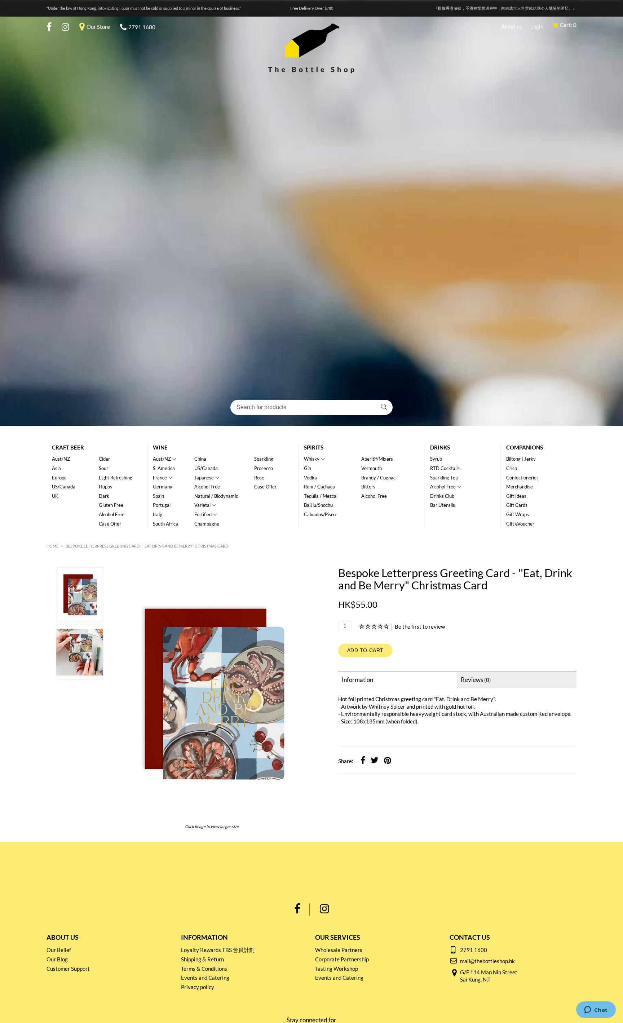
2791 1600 (141, 27)
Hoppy (105, 487)
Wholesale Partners (338, 950)
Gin (307, 468)
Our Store (98, 26)
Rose (259, 477)
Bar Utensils (442, 505)
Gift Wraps (517, 514)
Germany (162, 487)
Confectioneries (522, 477)
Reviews (476, 679)
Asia (56, 468)
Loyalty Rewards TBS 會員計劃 (218, 950)
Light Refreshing (115, 477)
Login (536, 26)
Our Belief (59, 950)
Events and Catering (205, 977)
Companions (524, 447)
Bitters (368, 487)
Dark (104, 496)
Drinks (440, 447)
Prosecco (263, 468)
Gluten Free (111, 505)
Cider (104, 459)
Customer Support (68, 968)
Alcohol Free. (112, 514)
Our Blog (57, 959)
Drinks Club (442, 496)
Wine (160, 447)
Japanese (204, 477)
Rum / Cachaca (319, 487)
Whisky (311, 459)
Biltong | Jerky (521, 459)
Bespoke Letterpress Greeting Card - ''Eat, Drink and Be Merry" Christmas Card (147, 546)
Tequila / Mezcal (320, 496)
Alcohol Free (207, 487)
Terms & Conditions (204, 968)
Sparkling (263, 459)
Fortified (203, 514)
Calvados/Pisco (320, 514)
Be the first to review (420, 626)
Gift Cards (516, 505)
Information (357, 679)
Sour (103, 468)
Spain (158, 496)
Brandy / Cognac (378, 477)
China (200, 459)
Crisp (511, 468)
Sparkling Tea (444, 477)
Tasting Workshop (336, 968)
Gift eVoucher (520, 524)
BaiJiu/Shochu (318, 505)
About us (511, 26)
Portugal (162, 505)
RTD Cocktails (445, 468)
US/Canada (63, 487)
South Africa (165, 524)
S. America (164, 468)
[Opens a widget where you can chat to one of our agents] (596, 1010)
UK (55, 496)
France (160, 477)
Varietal (202, 505)
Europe (59, 477)
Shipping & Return (202, 959)
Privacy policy (197, 987)
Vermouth (371, 468)
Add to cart (365, 650)
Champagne (206, 524)
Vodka (310, 477)
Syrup (436, 459)
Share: (345, 761)
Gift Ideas (516, 496)
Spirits (313, 447)
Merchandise (519, 487)
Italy (157, 514)
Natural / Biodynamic (216, 496)
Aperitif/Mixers (377, 459)
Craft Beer (68, 447)
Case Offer (110, 524)
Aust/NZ (61, 459)
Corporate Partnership (342, 959)
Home (52, 546)
